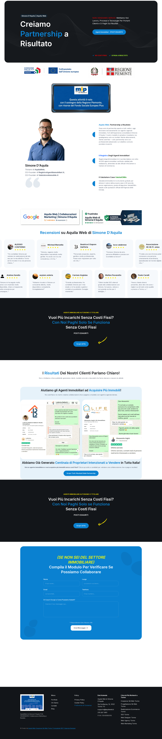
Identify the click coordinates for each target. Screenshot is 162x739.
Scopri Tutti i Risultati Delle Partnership (81, 473)
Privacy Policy (79, 700)
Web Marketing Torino (129, 723)
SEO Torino (125, 714)
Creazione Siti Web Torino (130, 701)
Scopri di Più (81, 344)
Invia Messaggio (80, 628)
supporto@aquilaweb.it (106, 709)
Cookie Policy (79, 703)
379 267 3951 (102, 712)
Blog (52, 709)
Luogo (84, 579)
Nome (46, 579)
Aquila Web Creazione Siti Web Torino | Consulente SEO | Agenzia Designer (52, 728)
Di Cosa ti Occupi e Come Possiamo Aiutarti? (59, 600)
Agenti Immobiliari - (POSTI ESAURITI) (109, 32)
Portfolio (54, 700)
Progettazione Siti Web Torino (129, 705)
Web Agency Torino (128, 720)
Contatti (54, 706)
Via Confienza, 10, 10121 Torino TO (106, 705)
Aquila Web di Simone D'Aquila (105, 700)
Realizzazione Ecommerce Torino (130, 710)
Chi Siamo (54, 703)
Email (45, 590)
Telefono (85, 590)
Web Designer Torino (128, 717)
